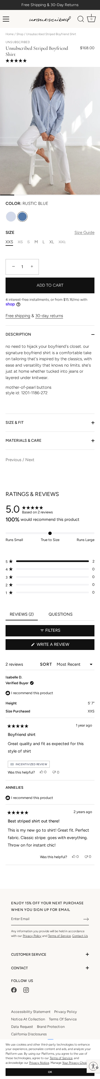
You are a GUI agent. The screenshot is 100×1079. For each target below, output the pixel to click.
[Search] (81, 19)
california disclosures (29, 1034)
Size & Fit (15, 422)
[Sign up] (86, 919)
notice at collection (28, 1019)
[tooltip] (29, 763)
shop (19, 34)
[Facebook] (14, 989)
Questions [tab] (63, 616)
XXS (9, 241)
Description (18, 334)
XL (51, 241)
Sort (46, 664)
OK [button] (50, 1071)
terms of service (63, 1019)
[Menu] (6, 19)
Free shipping (18, 315)
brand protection (51, 1027)
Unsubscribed (18, 42)
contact (19, 968)
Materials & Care (23, 440)
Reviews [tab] (24, 616)
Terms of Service (61, 1058)
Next (29, 459)
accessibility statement (31, 1012)
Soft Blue (11, 216)
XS (20, 241)
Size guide (84, 232)
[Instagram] (26, 989)
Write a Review (62, 646)
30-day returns (49, 315)
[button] (43, 60)
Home (10, 34)
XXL (62, 241)
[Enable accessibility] (93, 1066)
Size (50, 232)
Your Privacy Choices (76, 1063)
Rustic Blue (22, 216)
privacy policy (65, 1012)
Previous (13, 459)
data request (22, 1027)
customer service (28, 954)
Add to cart (50, 285)
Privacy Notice (39, 1063)
